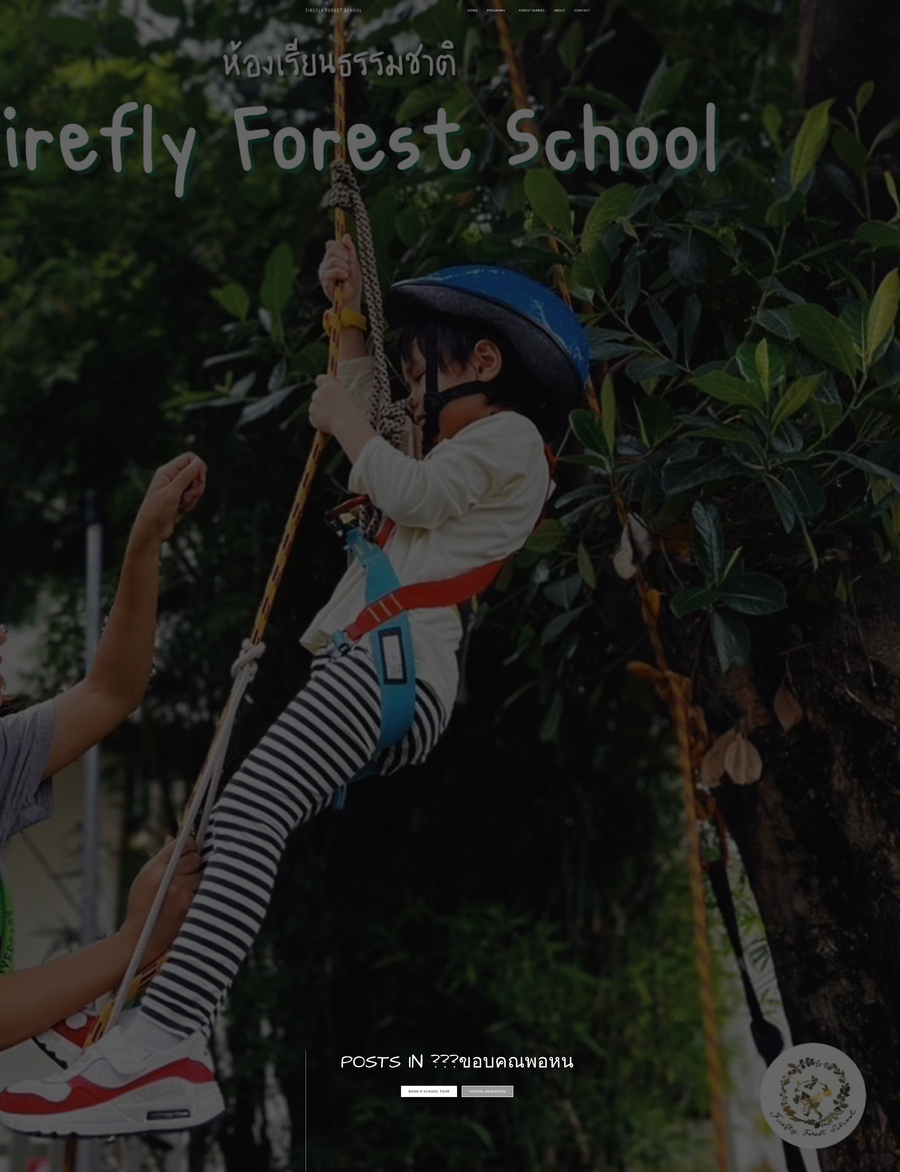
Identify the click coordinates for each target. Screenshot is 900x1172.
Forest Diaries (532, 10)
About (559, 10)
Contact (582, 10)
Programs (496, 10)
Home (473, 10)
